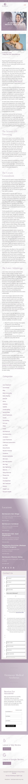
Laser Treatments (7, 439)
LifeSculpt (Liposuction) (9, 442)
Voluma (5, 486)
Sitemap (14, 773)
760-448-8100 (5, 530)
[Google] (14, 568)
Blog (4, 54)
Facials (4, 417)
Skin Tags (5, 464)
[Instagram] (8, 568)
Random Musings (7, 450)
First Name (7, 716)
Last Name (7, 720)
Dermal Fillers (6, 412)
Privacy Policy (21, 771)
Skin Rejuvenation (7, 461)
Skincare (5, 469)
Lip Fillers (5, 445)
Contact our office (7, 365)
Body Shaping (6, 396)
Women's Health (7, 491)
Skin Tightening (7, 467)
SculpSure (5, 453)
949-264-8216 (5, 542)
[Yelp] (11, 568)
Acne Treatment (7, 385)
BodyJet (5, 398)
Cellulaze (5, 404)
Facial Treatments (7, 415)
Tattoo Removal (16, 54)
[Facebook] (3, 568)
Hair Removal (6, 431)
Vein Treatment (7, 483)
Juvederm (5, 437)
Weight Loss (6, 489)
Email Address (8, 711)
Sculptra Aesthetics (8, 456)
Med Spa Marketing (10, 775)
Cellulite (5, 407)
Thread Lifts (6, 475)
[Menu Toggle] (25, 5)
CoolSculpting (6, 409)
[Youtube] (6, 568)
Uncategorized (6, 480)
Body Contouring (7, 393)
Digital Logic (19, 775)
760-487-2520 (5, 553)
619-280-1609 (5, 563)
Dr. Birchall (19, 368)
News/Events (6, 448)
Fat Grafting (6, 420)
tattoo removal (18, 81)
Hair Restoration (7, 434)
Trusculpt (5, 478)
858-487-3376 (5, 520)
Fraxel (4, 428)
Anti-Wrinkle (6, 387)
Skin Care (8, 54)
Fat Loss (5, 423)
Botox (4, 401)
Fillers (4, 426)
